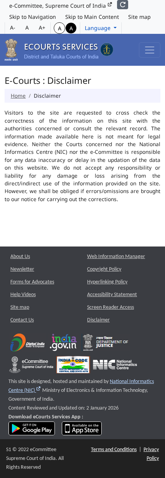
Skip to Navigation (32, 16)
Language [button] (98, 28)
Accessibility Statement (112, 294)
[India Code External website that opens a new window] (73, 366)
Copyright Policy (104, 269)
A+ (42, 27)
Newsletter (22, 269)
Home (18, 95)
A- (12, 27)
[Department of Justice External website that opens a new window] (105, 343)
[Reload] (122, 4)
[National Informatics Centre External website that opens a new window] (115, 366)
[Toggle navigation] (149, 50)
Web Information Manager (116, 256)
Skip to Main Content (92, 16)
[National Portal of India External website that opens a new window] (64, 343)
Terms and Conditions (114, 449)
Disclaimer (98, 320)
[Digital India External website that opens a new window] (27, 343)
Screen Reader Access (110, 307)
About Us (20, 256)
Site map (139, 16)
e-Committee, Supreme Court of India (58, 5)
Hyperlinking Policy (107, 282)
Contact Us (22, 320)
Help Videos (23, 294)
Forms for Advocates (32, 282)
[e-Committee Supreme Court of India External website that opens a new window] (31, 366)
